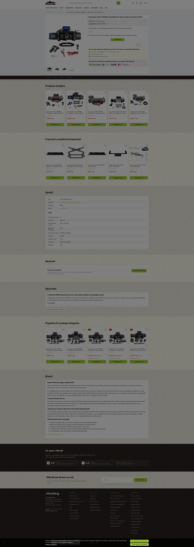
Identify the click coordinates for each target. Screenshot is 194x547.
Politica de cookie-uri (67, 542)
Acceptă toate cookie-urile (139, 541)
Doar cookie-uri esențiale (139, 544)
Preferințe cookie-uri (51, 544)
